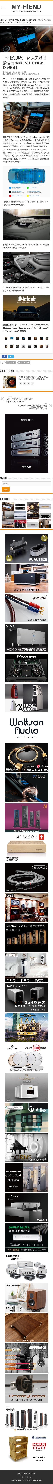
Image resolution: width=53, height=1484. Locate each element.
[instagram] (30, 1477)
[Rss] (22, 1477)
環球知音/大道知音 (32, 74)
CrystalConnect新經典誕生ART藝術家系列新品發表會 (32, 406)
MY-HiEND (26, 6)
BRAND (12, 20)
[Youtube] (27, 1477)
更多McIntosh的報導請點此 (15, 331)
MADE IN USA (24, 363)
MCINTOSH (20, 20)
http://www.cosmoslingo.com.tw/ (32, 325)
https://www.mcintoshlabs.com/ (33, 328)
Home (4, 20)
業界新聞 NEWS (19, 74)
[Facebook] (25, 1477)
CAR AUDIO (11, 363)
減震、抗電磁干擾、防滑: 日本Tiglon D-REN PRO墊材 (19, 399)
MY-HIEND (32, 1474)
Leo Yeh (8, 72)
